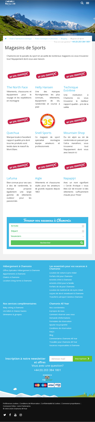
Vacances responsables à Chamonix (64, 345)
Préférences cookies (11, 403)
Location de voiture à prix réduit (63, 273)
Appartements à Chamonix (14, 273)
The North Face (17, 87)
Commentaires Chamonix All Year (63, 338)
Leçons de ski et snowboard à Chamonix (66, 293)
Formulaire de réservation (60, 321)
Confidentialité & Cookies (50, 403)
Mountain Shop (74, 133)
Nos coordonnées (57, 307)
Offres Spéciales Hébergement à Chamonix (21, 270)
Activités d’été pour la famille (61, 283)
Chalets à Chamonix (11, 277)
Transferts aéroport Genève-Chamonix (66, 297)
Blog (51, 335)
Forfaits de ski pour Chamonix (61, 286)
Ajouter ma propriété (58, 324)
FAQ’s (51, 331)
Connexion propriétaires (71, 403)
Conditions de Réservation (30, 403)
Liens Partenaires (24, 406)
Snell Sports (43, 133)
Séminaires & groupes (12, 314)
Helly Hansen (44, 87)
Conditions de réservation (60, 328)
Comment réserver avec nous (62, 314)
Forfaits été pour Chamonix (60, 276)
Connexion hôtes (9, 406)
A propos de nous (56, 311)
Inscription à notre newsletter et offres (25, 359)
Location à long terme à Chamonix (17, 280)
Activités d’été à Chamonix (60, 279)
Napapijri (70, 178)
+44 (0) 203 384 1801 (47, 370)
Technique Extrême (71, 88)
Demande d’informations (59, 318)
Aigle (38, 178)
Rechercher (45, 242)
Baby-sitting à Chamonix (13, 307)
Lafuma (12, 178)
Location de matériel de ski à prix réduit (66, 290)
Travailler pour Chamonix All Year (63, 342)
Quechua (13, 133)
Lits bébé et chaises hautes (14, 311)
